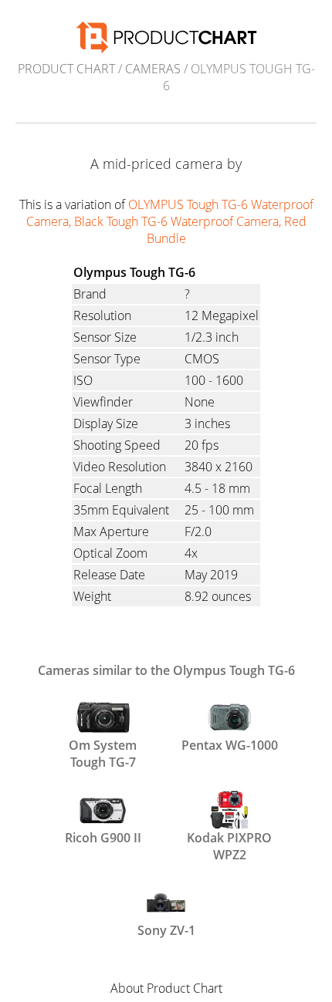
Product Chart (66, 68)
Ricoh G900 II (103, 837)
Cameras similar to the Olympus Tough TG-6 (166, 670)
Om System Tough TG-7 (103, 752)
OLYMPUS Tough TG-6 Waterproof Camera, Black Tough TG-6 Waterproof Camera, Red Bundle (169, 221)
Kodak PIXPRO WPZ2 (229, 844)
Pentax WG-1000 (229, 745)
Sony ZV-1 (166, 930)
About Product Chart (166, 988)
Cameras (153, 68)
